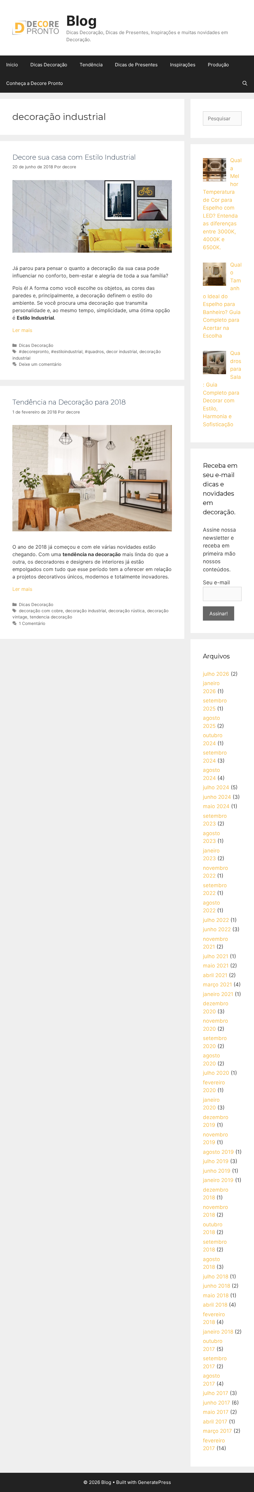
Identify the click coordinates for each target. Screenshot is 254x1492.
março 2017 (217, 1431)
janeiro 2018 (218, 1332)
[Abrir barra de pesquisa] (245, 83)
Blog (81, 20)
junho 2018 (216, 1286)
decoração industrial (85, 610)
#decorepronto (34, 351)
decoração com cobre (41, 610)
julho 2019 (216, 1161)
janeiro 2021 (218, 994)
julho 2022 (216, 920)
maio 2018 (216, 1295)
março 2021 (217, 984)
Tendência (91, 65)
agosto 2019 (218, 1152)
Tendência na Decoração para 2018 (69, 402)
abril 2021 (215, 975)
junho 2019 (216, 1171)
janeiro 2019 (218, 1180)
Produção (218, 65)
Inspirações (182, 65)
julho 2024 (216, 787)
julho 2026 (216, 674)
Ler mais (22, 330)
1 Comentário (32, 623)
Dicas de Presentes (136, 65)
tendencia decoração (51, 616)
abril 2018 (215, 1305)
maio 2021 (216, 966)
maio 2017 (216, 1412)
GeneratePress (154, 1482)
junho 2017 (216, 1403)
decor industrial (121, 351)
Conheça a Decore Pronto (34, 83)
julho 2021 (215, 956)
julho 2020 (216, 1073)
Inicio (12, 65)
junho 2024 (217, 797)
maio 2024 (216, 806)
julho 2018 (215, 1276)
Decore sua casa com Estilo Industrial (74, 157)
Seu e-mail (216, 582)
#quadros (94, 351)
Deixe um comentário (40, 364)
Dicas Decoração (48, 65)
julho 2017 (215, 1393)
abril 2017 (215, 1422)
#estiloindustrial (66, 351)
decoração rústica (126, 610)
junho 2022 (217, 929)
